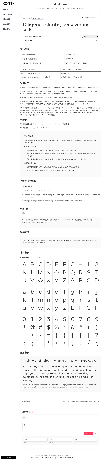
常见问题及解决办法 (40, 222)
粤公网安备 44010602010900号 (64, 458)
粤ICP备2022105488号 (47, 458)
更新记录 (78, 69)
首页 (5, 9)
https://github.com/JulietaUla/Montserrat (42, 128)
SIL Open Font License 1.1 (35, 77)
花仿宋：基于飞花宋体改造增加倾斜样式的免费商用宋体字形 (80, 401)
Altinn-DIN (26, 401)
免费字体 (6, 24)
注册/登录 (8, 457)
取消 (96, 433)
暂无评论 (66, 8)
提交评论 (88, 433)
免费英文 (6, 29)
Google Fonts (81, 8)
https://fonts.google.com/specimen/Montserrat (47, 124)
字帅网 (46, 455)
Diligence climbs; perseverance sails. (58, 27)
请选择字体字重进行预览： (28, 257)
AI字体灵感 (7, 14)
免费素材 (6, 19)
